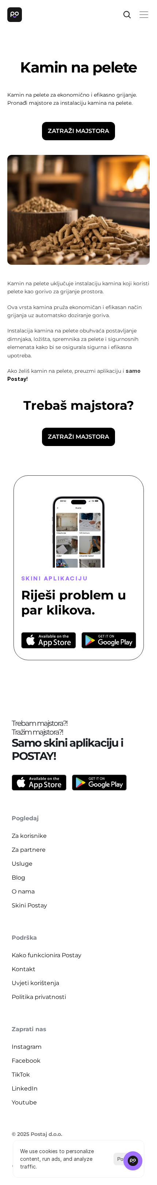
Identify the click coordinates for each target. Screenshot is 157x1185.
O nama (23, 891)
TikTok (21, 1074)
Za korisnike (29, 835)
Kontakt (23, 969)
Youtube (24, 1102)
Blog (18, 877)
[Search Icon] (127, 14)
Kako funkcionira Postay (46, 955)
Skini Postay (29, 905)
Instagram (27, 1046)
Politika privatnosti (39, 996)
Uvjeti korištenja (35, 983)
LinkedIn (25, 1088)
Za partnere (29, 849)
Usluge (22, 863)
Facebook (26, 1060)
